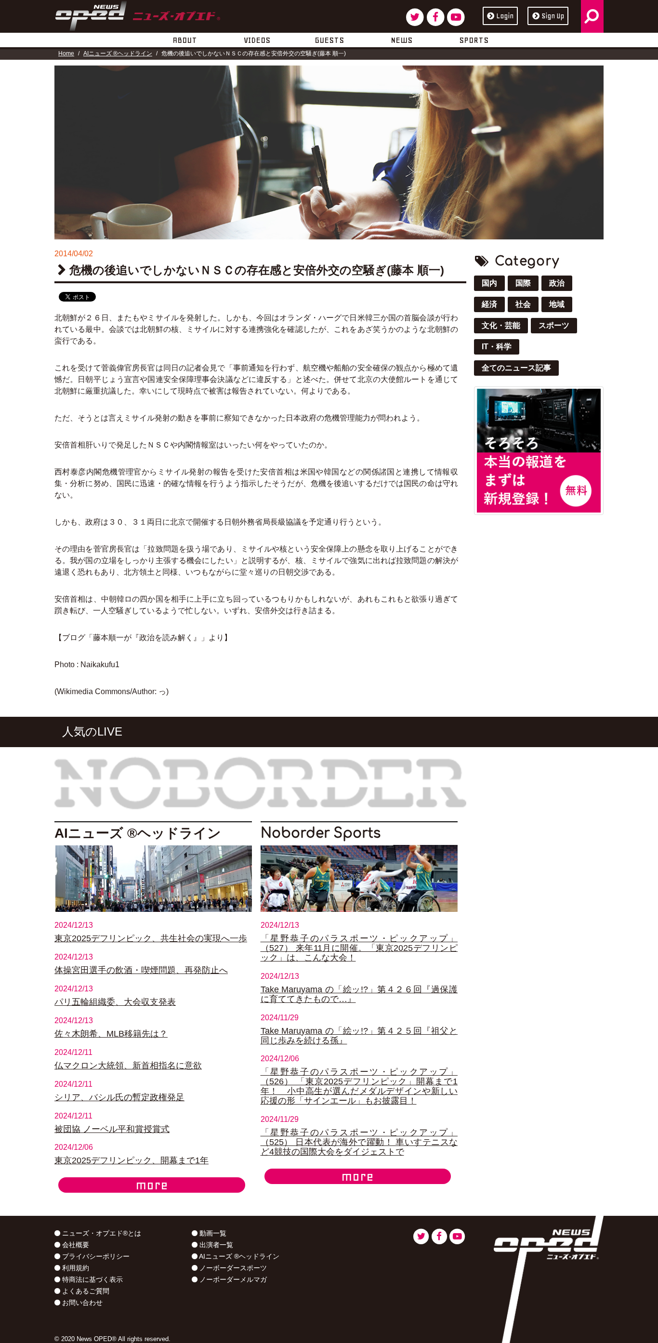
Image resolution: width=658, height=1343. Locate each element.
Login (504, 16)
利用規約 (74, 1268)
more (151, 1185)
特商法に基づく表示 (91, 1279)
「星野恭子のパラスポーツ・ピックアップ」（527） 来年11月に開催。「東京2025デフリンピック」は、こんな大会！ (359, 948)
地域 (557, 304)
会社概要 (74, 1245)
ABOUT (184, 40)
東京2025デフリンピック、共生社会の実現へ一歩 (150, 938)
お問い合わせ (81, 1302)
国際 (523, 283)
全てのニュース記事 (516, 368)
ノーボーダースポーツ (232, 1268)
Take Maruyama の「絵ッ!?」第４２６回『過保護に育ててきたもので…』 (359, 994)
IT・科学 (497, 346)
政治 (557, 283)
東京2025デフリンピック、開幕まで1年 (131, 1160)
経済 (489, 304)
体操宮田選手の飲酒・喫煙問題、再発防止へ (141, 970)
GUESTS (329, 40)
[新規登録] (539, 450)
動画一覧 (211, 1233)
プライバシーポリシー (95, 1256)
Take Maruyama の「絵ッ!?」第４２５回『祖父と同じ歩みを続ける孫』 (359, 1035)
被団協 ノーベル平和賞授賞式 (112, 1129)
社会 (523, 304)
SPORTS (473, 40)
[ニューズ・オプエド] (137, 14)
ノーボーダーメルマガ (232, 1279)
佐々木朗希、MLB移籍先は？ (111, 1034)
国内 (489, 283)
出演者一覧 (215, 1245)
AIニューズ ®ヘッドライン (117, 53)
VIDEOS (257, 40)
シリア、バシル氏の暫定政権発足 (119, 1097)
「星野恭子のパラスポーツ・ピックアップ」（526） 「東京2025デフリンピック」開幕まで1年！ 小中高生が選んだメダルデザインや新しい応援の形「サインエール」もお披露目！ (359, 1086)
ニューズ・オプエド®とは (100, 1233)
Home (66, 53)
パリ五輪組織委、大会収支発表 (115, 1002)
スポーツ (554, 325)
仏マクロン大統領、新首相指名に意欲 (128, 1065)
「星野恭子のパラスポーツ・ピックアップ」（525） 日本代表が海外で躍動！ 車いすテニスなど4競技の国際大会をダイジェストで (359, 1142)
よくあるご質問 (84, 1291)
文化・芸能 (501, 325)
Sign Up (552, 16)
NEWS (401, 40)
